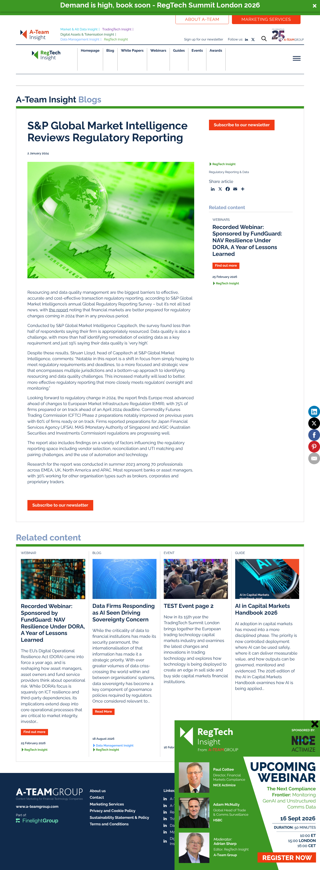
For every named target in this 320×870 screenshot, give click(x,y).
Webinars (158, 50)
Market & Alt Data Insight (79, 29)
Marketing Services (266, 19)
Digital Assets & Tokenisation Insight (87, 34)
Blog (110, 50)
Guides (179, 50)
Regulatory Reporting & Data (229, 172)
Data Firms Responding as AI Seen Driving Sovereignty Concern (124, 612)
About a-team (202, 19)
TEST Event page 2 (189, 605)
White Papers (132, 50)
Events (197, 50)
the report (58, 310)
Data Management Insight (79, 39)
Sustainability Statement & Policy (119, 817)
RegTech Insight (116, 39)
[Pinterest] (314, 447)
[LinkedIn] (314, 411)
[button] (160, 6)
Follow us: (235, 39)
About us (98, 791)
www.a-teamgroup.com (37, 806)
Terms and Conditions (109, 824)
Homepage (90, 50)
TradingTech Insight (116, 29)
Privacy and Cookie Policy (112, 810)
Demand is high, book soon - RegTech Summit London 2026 (160, 5)
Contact (97, 797)
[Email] (314, 458)
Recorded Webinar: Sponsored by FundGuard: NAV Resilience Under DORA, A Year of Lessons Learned (247, 240)
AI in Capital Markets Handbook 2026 (262, 609)
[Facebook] (314, 435)
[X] (314, 423)
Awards (216, 50)
